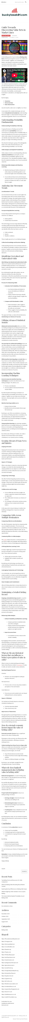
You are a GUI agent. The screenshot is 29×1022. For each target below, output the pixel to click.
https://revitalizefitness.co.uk (9, 986)
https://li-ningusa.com (7, 941)
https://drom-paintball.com (8, 944)
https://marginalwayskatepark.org (10, 970)
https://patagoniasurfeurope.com (10, 962)
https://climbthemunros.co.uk (9, 994)
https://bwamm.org (6, 949)
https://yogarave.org (7, 978)
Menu (4, 2)
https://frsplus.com (6, 952)
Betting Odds (6, 35)
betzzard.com (5, 1005)
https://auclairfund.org (7, 968)
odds (5, 539)
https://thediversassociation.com (10, 983)
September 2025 (6, 919)
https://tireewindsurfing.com (8, 973)
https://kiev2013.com (7, 991)
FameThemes (24, 1019)
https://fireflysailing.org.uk (8, 954)
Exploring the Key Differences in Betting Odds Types (14, 889)
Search (3, 868)
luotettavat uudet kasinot (8, 1003)
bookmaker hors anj (7, 1001)
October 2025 (5, 916)
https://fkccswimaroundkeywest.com (11, 939)
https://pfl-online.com (7, 981)
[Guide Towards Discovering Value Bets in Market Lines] (14, 47)
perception (19, 665)
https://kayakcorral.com (7, 976)
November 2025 (6, 913)
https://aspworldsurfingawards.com (10, 989)
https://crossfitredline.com (8, 946)
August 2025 (5, 921)
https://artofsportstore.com (8, 957)
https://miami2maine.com (8, 960)
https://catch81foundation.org (9, 997)
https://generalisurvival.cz (8, 965)
